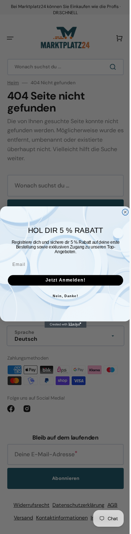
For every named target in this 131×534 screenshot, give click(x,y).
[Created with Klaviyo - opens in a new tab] (63, 324)
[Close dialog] (122, 212)
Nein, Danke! (63, 296)
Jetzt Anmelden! (63, 280)
